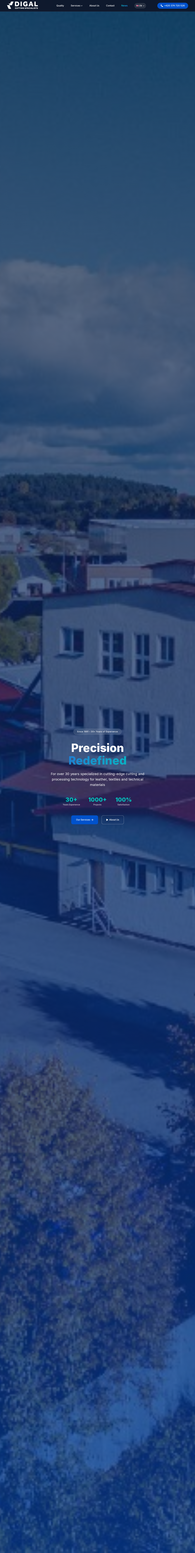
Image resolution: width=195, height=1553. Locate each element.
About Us (94, 5)
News (124, 5)
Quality (60, 5)
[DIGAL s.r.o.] (22, 8)
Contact (110, 5)
